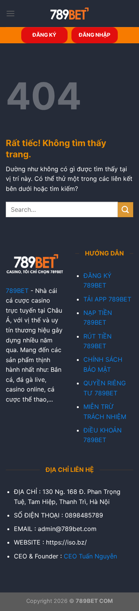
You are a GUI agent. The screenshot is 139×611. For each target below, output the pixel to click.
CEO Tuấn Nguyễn (90, 556)
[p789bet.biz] (69, 13)
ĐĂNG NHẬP (94, 35)
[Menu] (10, 13)
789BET (17, 290)
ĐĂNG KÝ (44, 35)
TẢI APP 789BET (107, 299)
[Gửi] (125, 209)
